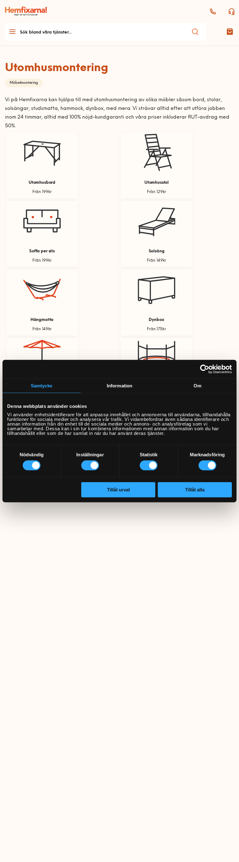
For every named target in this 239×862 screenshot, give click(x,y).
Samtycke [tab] (41, 385)
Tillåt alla (194, 489)
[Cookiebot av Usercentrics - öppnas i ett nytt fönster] (204, 369)
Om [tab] (197, 385)
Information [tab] (119, 385)
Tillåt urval (118, 489)
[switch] (90, 465)
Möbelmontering (24, 83)
